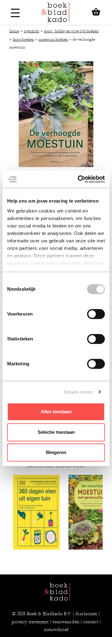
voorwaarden (65, 622)
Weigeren (56, 452)
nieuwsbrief (56, 629)
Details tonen (78, 392)
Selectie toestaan (56, 432)
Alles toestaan (56, 411)
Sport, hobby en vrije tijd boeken (71, 31)
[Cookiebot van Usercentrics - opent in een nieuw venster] (79, 179)
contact (90, 622)
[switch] (96, 314)
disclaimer (86, 614)
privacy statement (30, 622)
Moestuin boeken (53, 39)
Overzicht (31, 31)
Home (14, 31)
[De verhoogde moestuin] (56, 114)
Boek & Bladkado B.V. (49, 614)
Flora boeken (23, 39)
